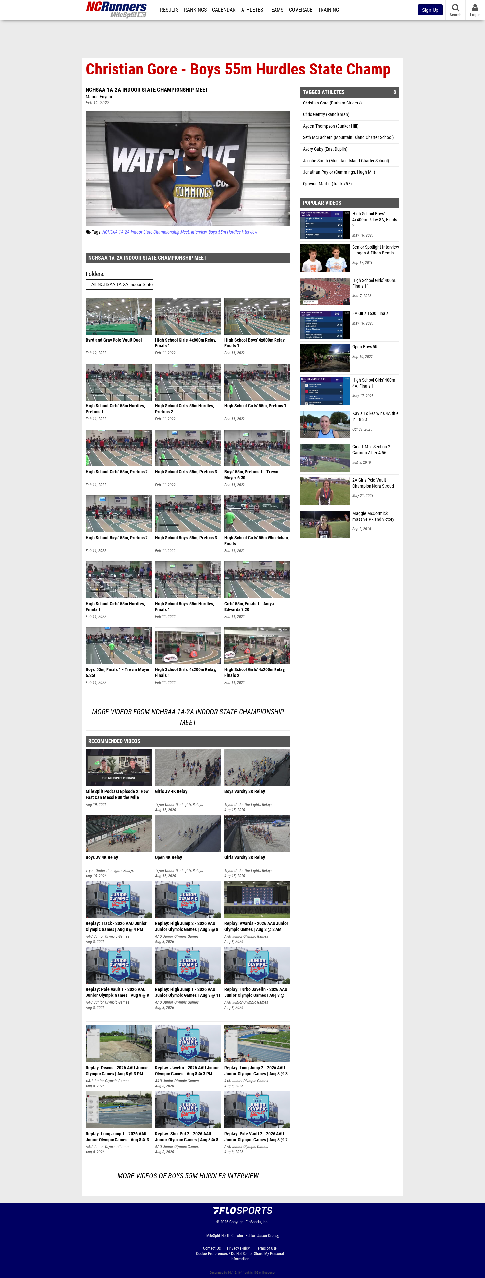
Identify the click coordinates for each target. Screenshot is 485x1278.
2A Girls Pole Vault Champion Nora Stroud (373, 483)
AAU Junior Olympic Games (107, 936)
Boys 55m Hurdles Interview (233, 232)
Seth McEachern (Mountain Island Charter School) (348, 137)
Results (169, 10)
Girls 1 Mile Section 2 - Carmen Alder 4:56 (372, 450)
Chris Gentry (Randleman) (326, 114)
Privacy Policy (238, 1248)
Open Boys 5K (365, 347)
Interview (199, 232)
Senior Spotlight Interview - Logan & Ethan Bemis (375, 250)
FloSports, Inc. (257, 1222)
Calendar (224, 10)
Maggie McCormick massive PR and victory (373, 516)
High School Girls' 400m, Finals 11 (374, 283)
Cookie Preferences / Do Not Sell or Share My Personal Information (240, 1256)
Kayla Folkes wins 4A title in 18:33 (375, 416)
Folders (94, 273)
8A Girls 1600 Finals (370, 313)
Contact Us (212, 1248)
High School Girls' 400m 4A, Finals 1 (373, 383)
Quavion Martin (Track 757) (327, 184)
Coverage (300, 10)
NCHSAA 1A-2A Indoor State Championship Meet (147, 89)
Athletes (252, 10)
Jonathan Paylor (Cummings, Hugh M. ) (339, 172)
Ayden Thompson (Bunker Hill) (330, 126)
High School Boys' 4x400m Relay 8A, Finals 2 (374, 219)
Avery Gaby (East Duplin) (325, 149)
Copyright (237, 1222)
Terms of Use (266, 1248)
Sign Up (430, 10)
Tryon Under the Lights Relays (179, 804)
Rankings (195, 10)
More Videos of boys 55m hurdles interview (188, 1176)
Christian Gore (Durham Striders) (332, 103)
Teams (276, 10)
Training (328, 10)
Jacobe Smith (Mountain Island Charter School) (346, 160)
